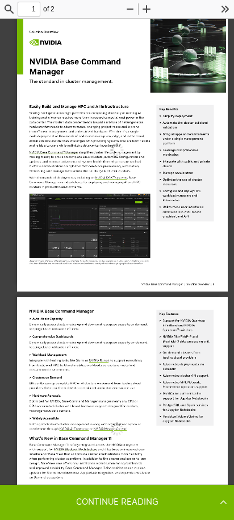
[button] (117, 502)
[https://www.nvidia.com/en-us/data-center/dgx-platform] (111, 178)
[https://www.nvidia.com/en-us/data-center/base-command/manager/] (53, 153)
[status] (29, 9)
